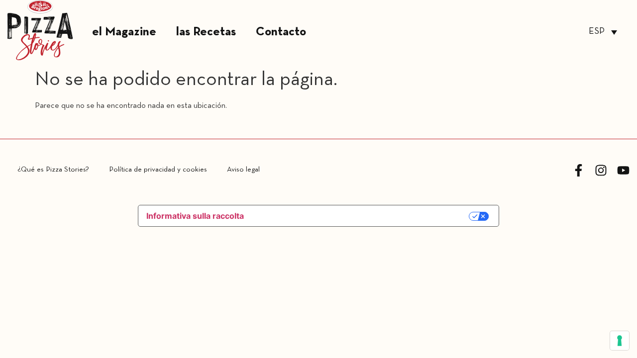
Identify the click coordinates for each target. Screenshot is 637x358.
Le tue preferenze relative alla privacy (362, 216)
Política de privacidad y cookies (158, 169)
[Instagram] (601, 170)
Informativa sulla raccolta (195, 216)
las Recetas (206, 32)
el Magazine (124, 32)
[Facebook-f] (578, 170)
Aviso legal (243, 169)
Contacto (281, 32)
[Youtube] (623, 170)
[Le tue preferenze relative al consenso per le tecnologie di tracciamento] (619, 340)
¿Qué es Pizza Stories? (53, 169)
